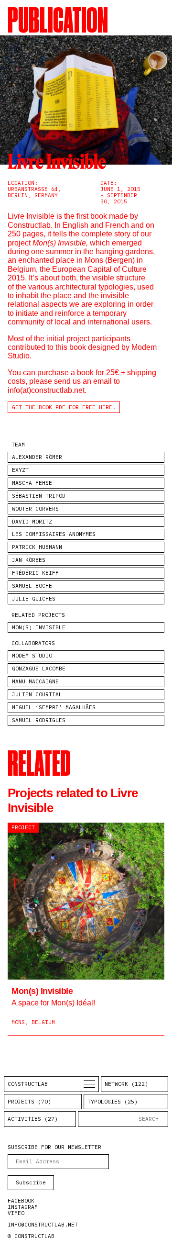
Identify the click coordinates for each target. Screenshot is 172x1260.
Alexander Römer (37, 457)
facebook (21, 1200)
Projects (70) (29, 1101)
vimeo (16, 1213)
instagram (23, 1207)
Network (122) (126, 1084)
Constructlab (28, 1084)
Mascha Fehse (32, 482)
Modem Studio (32, 655)
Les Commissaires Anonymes (54, 534)
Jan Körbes (28, 560)
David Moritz (32, 521)
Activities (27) (33, 1118)
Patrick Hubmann (37, 547)
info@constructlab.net (43, 1224)
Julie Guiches (33, 598)
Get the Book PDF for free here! (64, 407)
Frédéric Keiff (35, 572)
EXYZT (20, 470)
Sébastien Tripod (38, 495)
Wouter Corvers (35, 508)
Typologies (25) (112, 1101)
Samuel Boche (32, 585)
